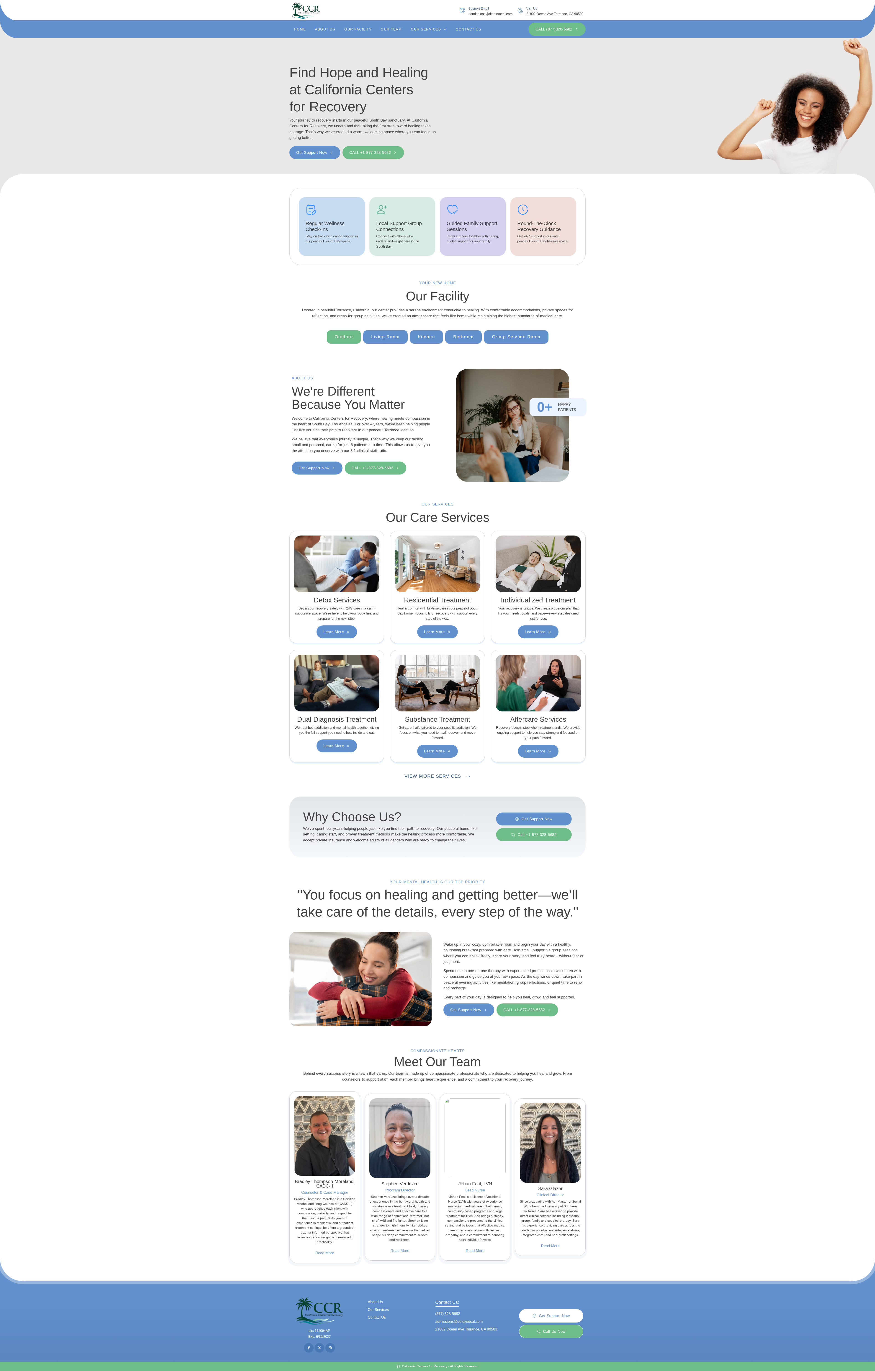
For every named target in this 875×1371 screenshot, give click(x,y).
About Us (325, 29)
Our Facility (358, 29)
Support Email (478, 8)
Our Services (426, 29)
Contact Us (468, 29)
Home (300, 29)
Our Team (391, 29)
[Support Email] (462, 10)
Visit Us (531, 8)
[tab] (344, 337)
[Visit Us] (520, 10)
